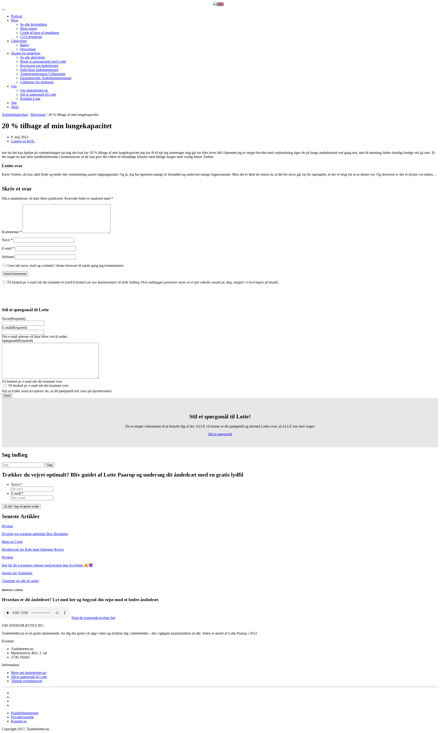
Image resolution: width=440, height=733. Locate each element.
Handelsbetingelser (24, 713)
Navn (7, 240)
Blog (14, 20)
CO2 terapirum (31, 37)
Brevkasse (38, 115)
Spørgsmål (17, 341)
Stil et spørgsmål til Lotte (38, 94)
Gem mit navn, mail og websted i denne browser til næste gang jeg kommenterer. (65, 265)
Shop (15, 107)
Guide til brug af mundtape (39, 33)
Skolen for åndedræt (25, 53)
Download (28, 49)
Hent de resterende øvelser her (93, 618)
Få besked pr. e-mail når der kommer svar (38, 385)
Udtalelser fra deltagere (37, 82)
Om (13, 86)
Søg (14, 103)
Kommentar (12, 232)
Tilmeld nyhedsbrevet (26, 681)
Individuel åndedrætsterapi (39, 70)
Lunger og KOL (23, 141)
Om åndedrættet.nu (34, 90)
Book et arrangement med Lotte (43, 61)
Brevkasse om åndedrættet (39, 66)
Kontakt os (19, 721)
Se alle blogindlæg (33, 24)
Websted (8, 257)
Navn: (16, 484)
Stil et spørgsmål (220, 434)
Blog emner (28, 28)
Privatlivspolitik (22, 717)
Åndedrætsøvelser (15, 115)
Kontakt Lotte (30, 99)
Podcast (16, 16)
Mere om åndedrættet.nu (28, 673)
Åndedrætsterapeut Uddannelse (43, 74)
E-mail (8, 248)
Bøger (24, 45)
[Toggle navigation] (4, 9)
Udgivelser (19, 41)
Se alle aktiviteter (32, 57)
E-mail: (17, 493)
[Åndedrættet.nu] (215, 4)
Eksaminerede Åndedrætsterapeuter (46, 78)
